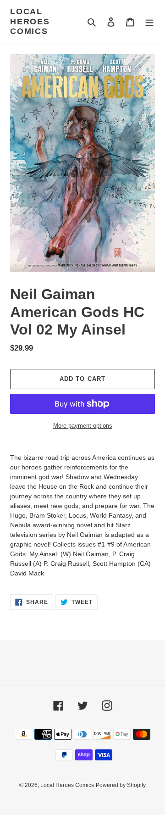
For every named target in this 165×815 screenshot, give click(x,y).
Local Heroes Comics (30, 21)
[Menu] (149, 22)
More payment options (82, 425)
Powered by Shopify (121, 785)
